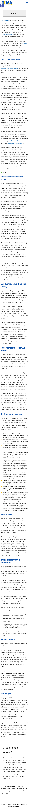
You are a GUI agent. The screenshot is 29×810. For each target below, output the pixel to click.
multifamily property (7, 34)
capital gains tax (14, 141)
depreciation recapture (14, 143)
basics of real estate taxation (10, 68)
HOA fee (5, 505)
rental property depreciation (14, 450)
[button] (2, 5)
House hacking (5, 20)
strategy (25, 43)
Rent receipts (10, 614)
